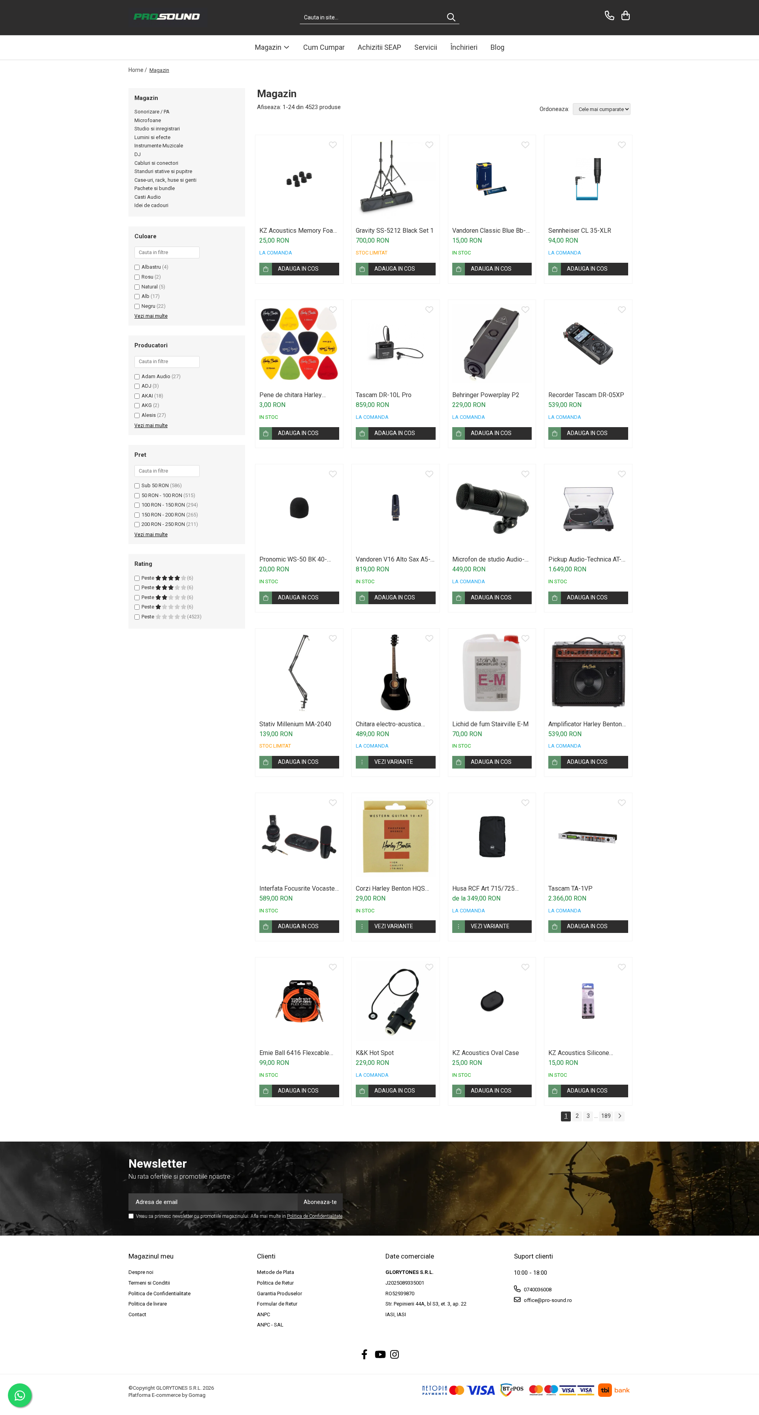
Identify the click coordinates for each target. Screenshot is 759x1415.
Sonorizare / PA (152, 112)
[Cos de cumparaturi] (624, 16)
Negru (148, 306)
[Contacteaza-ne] (608, 16)
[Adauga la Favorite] (333, 145)
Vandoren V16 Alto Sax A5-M (393, 559)
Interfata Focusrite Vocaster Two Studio (298, 888)
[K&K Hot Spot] (396, 1001)
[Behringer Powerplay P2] (492, 344)
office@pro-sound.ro (547, 1300)
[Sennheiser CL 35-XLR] (588, 179)
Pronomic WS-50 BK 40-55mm (293, 559)
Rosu (147, 277)
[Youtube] (380, 1355)
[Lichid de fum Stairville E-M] (492, 672)
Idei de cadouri (151, 205)
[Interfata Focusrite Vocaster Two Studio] (299, 837)
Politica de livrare (147, 1304)
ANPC (263, 1314)
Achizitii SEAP (379, 47)
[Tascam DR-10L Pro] (396, 344)
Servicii (425, 47)
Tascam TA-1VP (570, 888)
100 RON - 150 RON (163, 505)
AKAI (147, 396)
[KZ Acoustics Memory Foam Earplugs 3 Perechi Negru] (299, 179)
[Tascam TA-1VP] (588, 837)
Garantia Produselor (279, 1293)
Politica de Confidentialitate (314, 1216)
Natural (150, 287)
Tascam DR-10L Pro (384, 395)
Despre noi (140, 1272)
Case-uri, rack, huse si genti (165, 180)
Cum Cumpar (324, 47)
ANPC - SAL (270, 1325)
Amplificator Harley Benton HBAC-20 (585, 724)
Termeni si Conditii (149, 1283)
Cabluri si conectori (156, 163)
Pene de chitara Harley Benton (290, 395)
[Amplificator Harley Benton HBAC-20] (588, 672)
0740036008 (537, 1290)
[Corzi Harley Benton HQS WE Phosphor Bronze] (396, 837)
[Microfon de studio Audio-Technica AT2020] (492, 508)
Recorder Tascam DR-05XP (586, 395)
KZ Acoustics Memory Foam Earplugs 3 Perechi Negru (298, 230)
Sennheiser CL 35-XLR (579, 230)
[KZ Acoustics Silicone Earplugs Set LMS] (588, 1001)
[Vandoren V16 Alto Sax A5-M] (396, 508)
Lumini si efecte (152, 137)
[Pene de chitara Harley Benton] (299, 344)
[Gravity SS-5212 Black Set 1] (396, 179)
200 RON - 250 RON (163, 524)
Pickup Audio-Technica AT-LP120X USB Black (584, 559)
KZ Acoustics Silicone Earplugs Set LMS (578, 1053)
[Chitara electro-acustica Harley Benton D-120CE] (396, 672)
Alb (145, 296)
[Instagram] (395, 1355)
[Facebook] (365, 1355)
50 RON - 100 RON (162, 495)
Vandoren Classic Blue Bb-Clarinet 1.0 (489, 230)
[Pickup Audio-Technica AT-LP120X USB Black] (588, 508)
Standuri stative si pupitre (163, 171)
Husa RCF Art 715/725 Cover (483, 888)
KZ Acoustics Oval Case (485, 1053)
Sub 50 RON (155, 485)
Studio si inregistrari (157, 129)
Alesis (149, 415)
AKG (147, 405)
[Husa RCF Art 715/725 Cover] (492, 837)
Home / (138, 70)
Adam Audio (156, 376)
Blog (497, 47)
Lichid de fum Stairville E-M (490, 724)
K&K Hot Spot (375, 1053)
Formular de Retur (277, 1304)
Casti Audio (147, 197)
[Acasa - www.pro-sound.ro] (168, 17)
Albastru (151, 267)
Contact (137, 1314)
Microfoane (147, 120)
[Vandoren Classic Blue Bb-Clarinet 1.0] (492, 179)
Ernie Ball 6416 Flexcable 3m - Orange (294, 1053)
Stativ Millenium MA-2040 (295, 724)
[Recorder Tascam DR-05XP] (588, 344)
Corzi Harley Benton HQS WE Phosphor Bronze (390, 888)
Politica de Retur (275, 1283)
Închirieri (464, 47)
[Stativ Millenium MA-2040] (299, 672)
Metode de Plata (275, 1272)
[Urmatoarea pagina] (619, 1116)
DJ (137, 154)
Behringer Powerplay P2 (485, 395)
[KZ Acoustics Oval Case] (492, 1001)
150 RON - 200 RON (163, 515)
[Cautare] (451, 17)
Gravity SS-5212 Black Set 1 (395, 230)
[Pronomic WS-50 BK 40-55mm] (299, 508)
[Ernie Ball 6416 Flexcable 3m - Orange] (299, 1001)
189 (606, 1116)
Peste (148, 578)
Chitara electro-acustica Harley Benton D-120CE (388, 724)
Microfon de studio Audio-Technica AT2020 (488, 559)
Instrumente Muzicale (158, 146)
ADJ (146, 386)
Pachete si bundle (154, 188)
